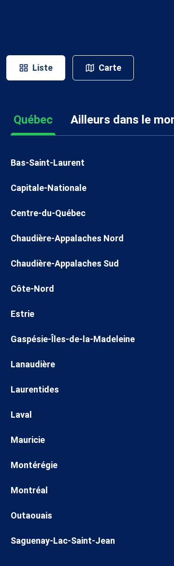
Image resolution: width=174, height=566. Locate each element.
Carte (110, 68)
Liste (42, 68)
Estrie (22, 314)
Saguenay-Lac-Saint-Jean (63, 540)
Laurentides (35, 389)
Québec (33, 119)
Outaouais (31, 515)
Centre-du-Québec (48, 213)
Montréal (29, 490)
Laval (21, 414)
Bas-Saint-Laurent (48, 162)
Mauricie (28, 440)
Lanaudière (33, 364)
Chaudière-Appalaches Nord (67, 238)
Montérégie (34, 465)
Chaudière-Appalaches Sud (65, 263)
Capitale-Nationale (49, 188)
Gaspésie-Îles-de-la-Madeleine (73, 339)
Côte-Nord (32, 288)
